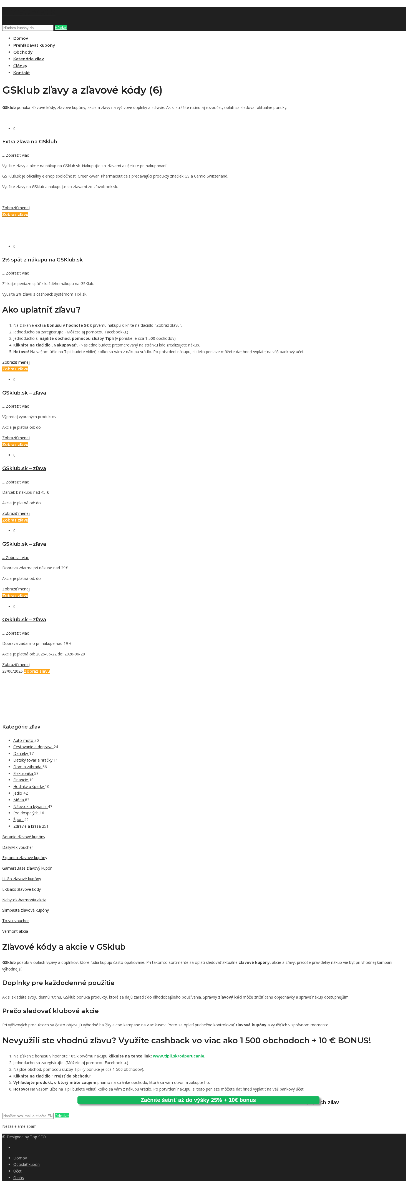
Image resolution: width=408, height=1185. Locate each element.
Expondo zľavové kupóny (24, 857)
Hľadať (61, 27)
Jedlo (18, 793)
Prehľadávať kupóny (34, 45)
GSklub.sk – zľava (24, 393)
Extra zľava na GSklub (29, 141)
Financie (21, 779)
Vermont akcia (15, 931)
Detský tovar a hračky (33, 760)
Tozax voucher (15, 920)
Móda (19, 799)
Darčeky (21, 753)
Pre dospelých (26, 812)
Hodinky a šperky (29, 786)
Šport (18, 819)
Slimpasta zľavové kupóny (25, 910)
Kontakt (21, 72)
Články (20, 65)
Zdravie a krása (27, 826)
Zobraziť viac (15, 155)
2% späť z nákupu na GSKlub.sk (42, 260)
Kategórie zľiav (28, 58)
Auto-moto (23, 740)
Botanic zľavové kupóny (23, 836)
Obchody (22, 52)
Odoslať (62, 1115)
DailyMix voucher (17, 847)
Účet (17, 1171)
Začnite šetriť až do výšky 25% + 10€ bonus (198, 1100)
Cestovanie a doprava (33, 746)
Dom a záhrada (27, 766)
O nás (18, 1177)
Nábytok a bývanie (30, 806)
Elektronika (23, 773)
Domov (20, 38)
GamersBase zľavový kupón (27, 868)
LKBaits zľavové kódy (21, 889)
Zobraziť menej (16, 207)
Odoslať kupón (26, 1164)
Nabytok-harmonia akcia (24, 899)
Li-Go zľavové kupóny (21, 878)
